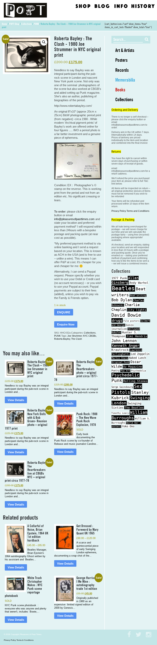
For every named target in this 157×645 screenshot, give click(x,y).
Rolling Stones (135, 381)
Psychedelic (125, 375)
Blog (102, 5)
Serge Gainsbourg (122, 387)
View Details (16, 400)
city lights (136, 309)
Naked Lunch (137, 357)
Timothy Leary (120, 413)
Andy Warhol (138, 283)
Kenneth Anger (125, 346)
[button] (43, 42)
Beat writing (138, 295)
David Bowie (126, 315)
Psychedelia (138, 371)
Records (122, 70)
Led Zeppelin (140, 353)
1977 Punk (119, 278)
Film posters (131, 321)
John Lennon (124, 340)
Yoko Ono (128, 426)
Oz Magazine (132, 366)
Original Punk (120, 362)
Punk (116, 380)
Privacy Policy (118, 211)
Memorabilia (125, 80)
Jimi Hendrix (136, 336)
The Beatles (134, 407)
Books (120, 90)
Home (4, 23)
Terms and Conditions (138, 211)
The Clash (76, 339)
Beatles (123, 288)
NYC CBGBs (89, 336)
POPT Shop (14, 23)
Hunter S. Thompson (124, 334)
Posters (121, 60)
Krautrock (120, 350)
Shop (83, 5)
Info (120, 5)
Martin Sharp (120, 358)
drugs (117, 320)
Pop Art (125, 371)
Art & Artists (124, 50)
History (143, 5)
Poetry (115, 370)
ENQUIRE (63, 312)
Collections (26, 23)
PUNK (36, 23)
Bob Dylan (121, 300)
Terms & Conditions (25, 640)
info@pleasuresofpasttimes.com (74, 219)
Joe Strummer (74, 336)
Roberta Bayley (62, 339)
